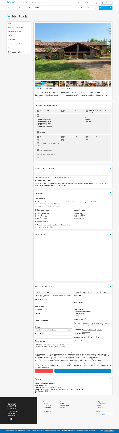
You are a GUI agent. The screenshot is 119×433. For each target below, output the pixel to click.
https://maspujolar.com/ (45, 393)
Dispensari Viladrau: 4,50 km (44, 227)
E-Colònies (46, 403)
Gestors (62, 407)
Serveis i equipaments (15, 27)
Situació (10, 36)
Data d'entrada (78, 329)
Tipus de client (39, 306)
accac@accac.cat (14, 413)
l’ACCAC (104, 183)
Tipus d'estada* (79, 309)
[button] (109, 51)
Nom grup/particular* (41, 299)
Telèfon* (37, 327)
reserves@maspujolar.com (54, 387)
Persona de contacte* (42, 320)
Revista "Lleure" (47, 407)
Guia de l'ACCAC (34, 8)
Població (38, 313)
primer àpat (78, 333)
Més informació (100, 430)
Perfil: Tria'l (78, 3)
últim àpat (77, 341)
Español (98, 411)
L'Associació (12, 8)
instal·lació (94, 183)
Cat (87, 3)
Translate (108, 415)
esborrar (43, 371)
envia (82, 371)
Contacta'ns (99, 405)
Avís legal (98, 402)
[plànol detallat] (55, 204)
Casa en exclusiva (79, 319)
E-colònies (22, 8)
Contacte (11, 48)
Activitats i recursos (14, 32)
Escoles (62, 402)
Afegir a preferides (15, 52)
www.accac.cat (13, 415)
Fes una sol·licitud (105, 8)
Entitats (62, 403)
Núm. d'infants (78, 302)
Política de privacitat (101, 403)
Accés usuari (107, 3)
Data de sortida (78, 337)
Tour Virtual (11, 40)
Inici (9, 23)
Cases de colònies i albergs (89, 8)
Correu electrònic (40, 334)
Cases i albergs (47, 411)
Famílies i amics (64, 405)
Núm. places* (78, 295)
